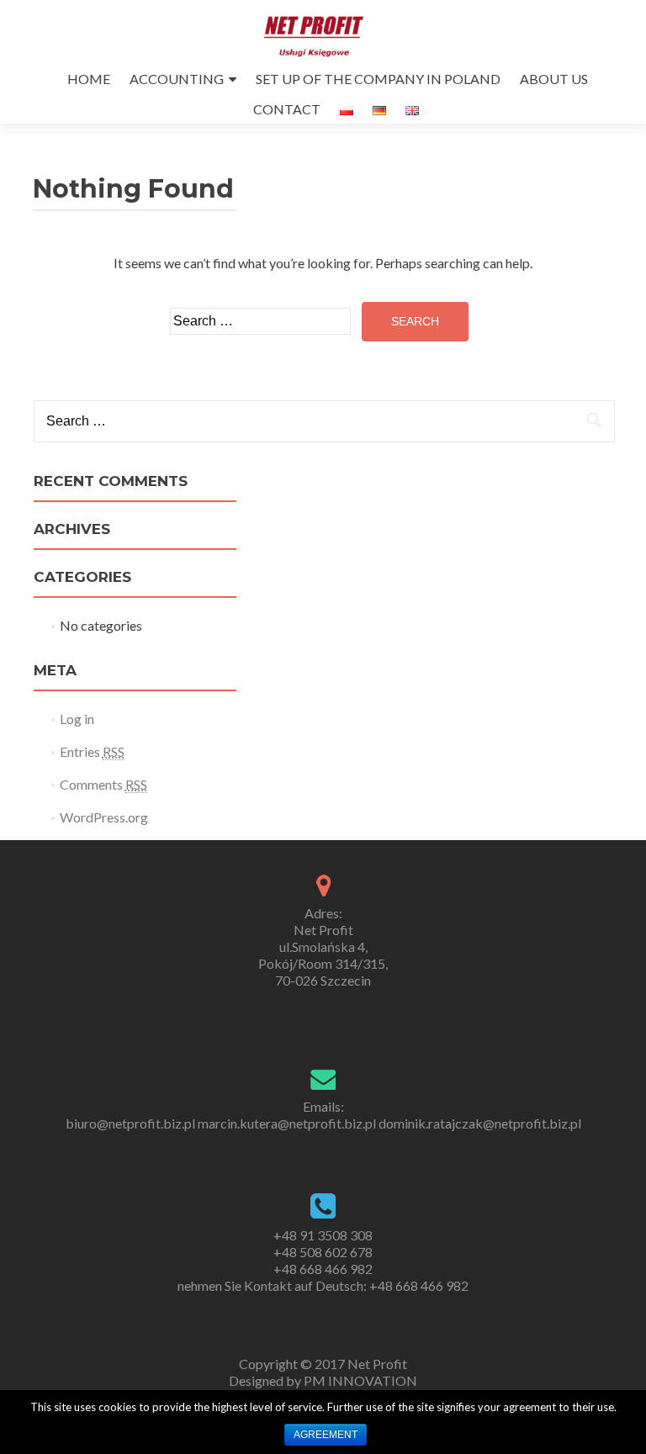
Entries (92, 751)
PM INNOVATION (360, 1380)
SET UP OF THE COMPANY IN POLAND (378, 79)
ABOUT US (554, 79)
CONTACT (286, 109)
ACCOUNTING (177, 79)
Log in (77, 719)
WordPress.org (104, 817)
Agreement (325, 1435)
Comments (103, 784)
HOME (88, 79)
